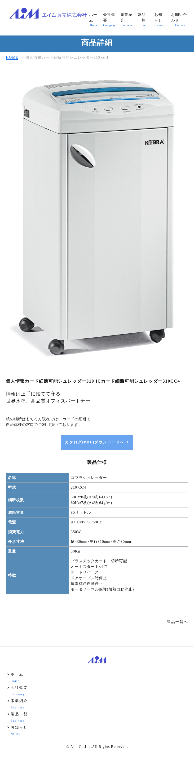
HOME (12, 57)
